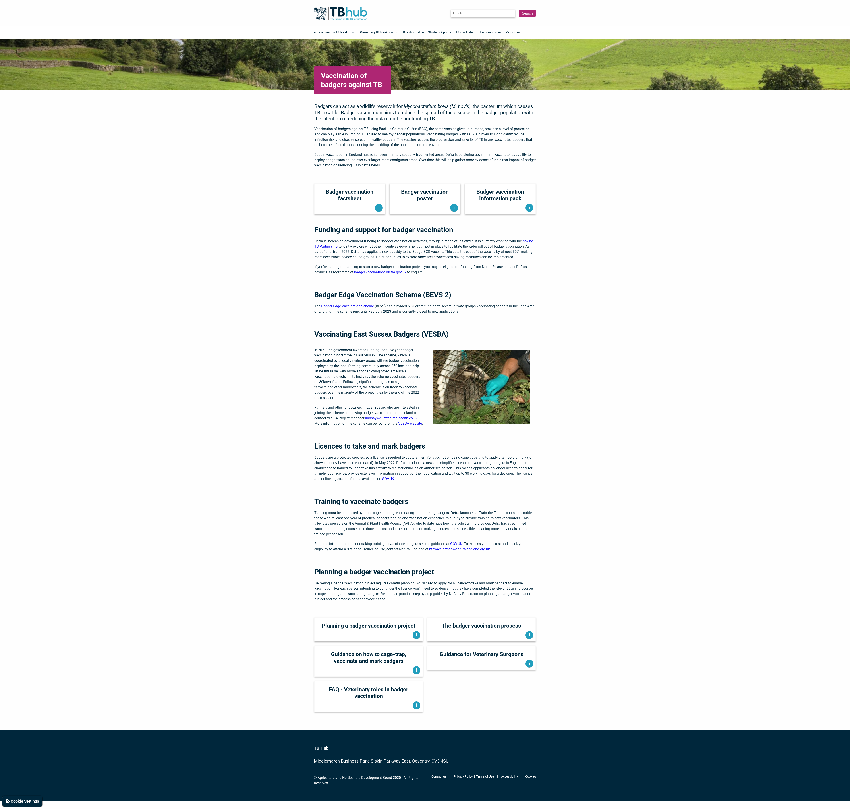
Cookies (530, 776)
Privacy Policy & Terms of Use (474, 776)
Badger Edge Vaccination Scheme (347, 306)
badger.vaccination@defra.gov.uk (380, 272)
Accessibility (509, 776)
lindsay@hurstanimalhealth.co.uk (391, 418)
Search (527, 13)
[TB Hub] (340, 13)
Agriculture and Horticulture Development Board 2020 (359, 778)
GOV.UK (388, 479)
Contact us (438, 776)
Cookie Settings (24, 801)
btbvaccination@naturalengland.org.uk (459, 549)
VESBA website (410, 423)
